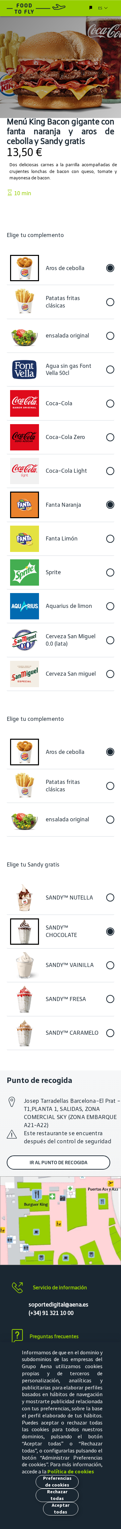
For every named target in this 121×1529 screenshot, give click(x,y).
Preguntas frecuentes (54, 1336)
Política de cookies (70, 1471)
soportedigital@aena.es (58, 1304)
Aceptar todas (61, 1508)
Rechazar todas (57, 1495)
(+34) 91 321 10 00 (51, 1313)
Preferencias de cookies (57, 1481)
